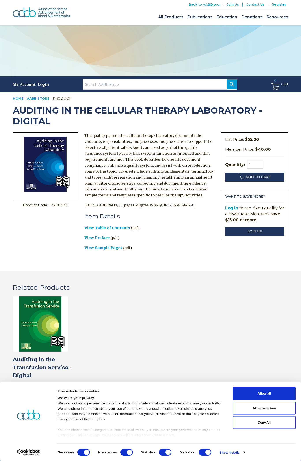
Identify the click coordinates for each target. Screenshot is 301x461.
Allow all (264, 393)
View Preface (97, 237)
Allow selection (264, 408)
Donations (251, 17)
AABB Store (38, 98)
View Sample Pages (103, 247)
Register (279, 4)
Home (18, 98)
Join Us (233, 4)
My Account (24, 84)
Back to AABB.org (204, 4)
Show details (229, 452)
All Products (170, 17)
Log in (231, 208)
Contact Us (255, 4)
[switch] (126, 452)
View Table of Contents (107, 227)
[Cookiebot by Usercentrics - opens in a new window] (28, 452)
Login (43, 84)
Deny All (264, 422)
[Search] (232, 84)
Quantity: (235, 164)
